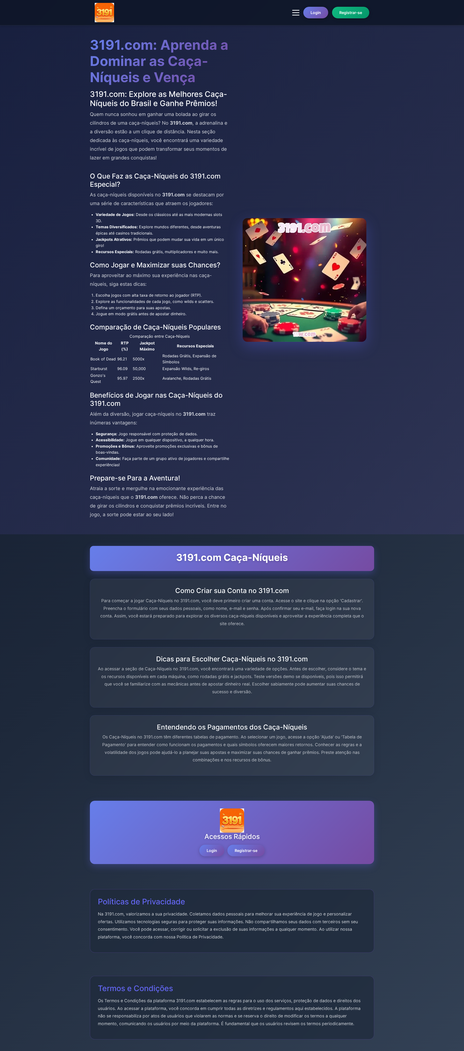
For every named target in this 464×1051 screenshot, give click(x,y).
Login (316, 12)
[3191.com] (104, 12)
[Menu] (295, 12)
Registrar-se (350, 12)
